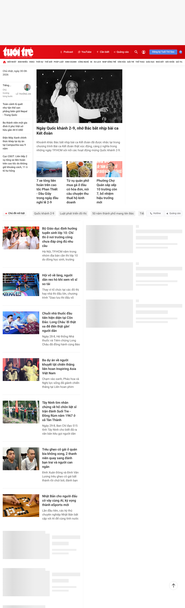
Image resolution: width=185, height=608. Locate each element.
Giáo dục (150, 62)
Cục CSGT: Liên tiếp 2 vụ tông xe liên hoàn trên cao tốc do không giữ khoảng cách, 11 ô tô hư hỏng (15, 163)
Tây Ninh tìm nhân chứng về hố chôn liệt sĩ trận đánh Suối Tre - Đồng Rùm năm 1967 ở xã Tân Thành (59, 411)
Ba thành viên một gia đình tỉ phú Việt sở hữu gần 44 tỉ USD (15, 126)
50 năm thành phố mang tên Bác (113, 213)
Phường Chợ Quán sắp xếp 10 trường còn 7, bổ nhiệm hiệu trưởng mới (107, 191)
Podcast (68, 52)
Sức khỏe (169, 62)
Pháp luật (59, 62)
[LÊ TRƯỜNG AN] (22, 87)
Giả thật (180, 62)
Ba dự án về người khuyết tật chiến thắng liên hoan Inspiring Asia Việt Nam (59, 366)
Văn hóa (122, 62)
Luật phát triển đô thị (73, 213)
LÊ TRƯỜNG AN (23, 94)
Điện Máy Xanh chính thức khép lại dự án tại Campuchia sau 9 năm (15, 143)
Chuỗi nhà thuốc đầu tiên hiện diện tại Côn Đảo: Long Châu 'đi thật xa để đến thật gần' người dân (59, 322)
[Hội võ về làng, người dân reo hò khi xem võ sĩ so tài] (21, 284)
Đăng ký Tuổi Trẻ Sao (163, 52)
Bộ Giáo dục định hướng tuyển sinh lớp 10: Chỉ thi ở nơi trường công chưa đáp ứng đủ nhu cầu (59, 237)
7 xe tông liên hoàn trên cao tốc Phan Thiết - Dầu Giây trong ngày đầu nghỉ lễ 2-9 (47, 191)
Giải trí (130, 62)
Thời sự (39, 62)
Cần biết (104, 52)
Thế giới (48, 62)
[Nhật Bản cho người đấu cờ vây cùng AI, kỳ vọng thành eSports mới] (21, 505)
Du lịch (97, 62)
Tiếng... (7, 85)
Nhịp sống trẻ (109, 62)
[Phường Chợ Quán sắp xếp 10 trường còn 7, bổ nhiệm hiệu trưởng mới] (109, 169)
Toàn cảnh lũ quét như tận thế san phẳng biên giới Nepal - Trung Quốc (15, 110)
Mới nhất (11, 62)
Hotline (157, 213)
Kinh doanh (71, 62)
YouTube (86, 52)
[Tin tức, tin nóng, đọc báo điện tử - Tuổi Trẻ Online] (18, 52)
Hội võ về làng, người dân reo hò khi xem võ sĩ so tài (59, 279)
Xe (91, 62)
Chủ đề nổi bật (16, 213)
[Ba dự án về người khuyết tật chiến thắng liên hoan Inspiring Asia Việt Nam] (21, 369)
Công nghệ (83, 62)
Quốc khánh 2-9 (44, 213)
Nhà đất (160, 62)
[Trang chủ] (4, 62)
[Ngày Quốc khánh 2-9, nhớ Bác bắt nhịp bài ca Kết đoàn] (79, 96)
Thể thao (140, 62)
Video (32, 62)
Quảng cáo (123, 52)
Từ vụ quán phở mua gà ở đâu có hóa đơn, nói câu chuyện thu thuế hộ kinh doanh (77, 191)
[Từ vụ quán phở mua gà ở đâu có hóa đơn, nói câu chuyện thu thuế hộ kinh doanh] (79, 169)
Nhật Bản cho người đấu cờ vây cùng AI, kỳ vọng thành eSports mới (59, 500)
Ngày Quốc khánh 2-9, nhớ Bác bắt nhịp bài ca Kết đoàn (77, 131)
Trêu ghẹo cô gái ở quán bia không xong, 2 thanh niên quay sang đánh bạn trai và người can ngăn (59, 458)
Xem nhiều (23, 62)
